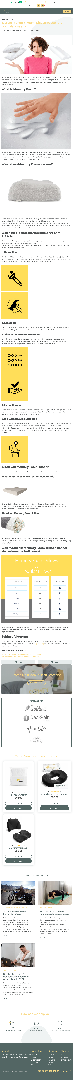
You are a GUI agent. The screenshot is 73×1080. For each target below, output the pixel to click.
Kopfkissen (10, 19)
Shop (36, 644)
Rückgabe (65, 1057)
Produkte (35, 1055)
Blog (3, 19)
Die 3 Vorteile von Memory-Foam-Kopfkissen (20, 657)
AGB (62, 1055)
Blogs (33, 1057)
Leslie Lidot (23, 30)
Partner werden (51, 1064)
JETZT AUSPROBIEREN (36, 682)
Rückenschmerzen (10, 907)
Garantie (52, 1060)
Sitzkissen (23, 907)
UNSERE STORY (36, 1060)
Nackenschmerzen (10, 970)
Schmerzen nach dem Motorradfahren (15, 912)
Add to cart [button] (18, 808)
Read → (6, 935)
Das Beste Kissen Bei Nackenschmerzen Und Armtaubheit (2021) (16, 977)
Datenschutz (66, 1060)
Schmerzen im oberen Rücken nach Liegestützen (54, 912)
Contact (51, 1055)
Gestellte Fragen (35, 1064)
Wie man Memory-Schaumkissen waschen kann (21, 655)
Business (51, 1057)
